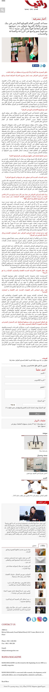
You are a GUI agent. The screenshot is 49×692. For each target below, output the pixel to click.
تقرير (45, 478)
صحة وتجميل (42, 455)
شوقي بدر (44, 360)
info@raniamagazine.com (10, 650)
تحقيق (34, 545)
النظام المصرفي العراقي (22, 360)
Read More (5, 681)
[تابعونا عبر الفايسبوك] (28, 619)
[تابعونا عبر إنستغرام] (39, 619)
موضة (45, 433)
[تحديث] (13, 405)
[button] (24, 49)
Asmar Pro (7, 686)
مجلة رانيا (12, 360)
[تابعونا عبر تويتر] (33, 619)
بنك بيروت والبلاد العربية (35, 360)
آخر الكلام (42, 502)
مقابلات (42, 545)
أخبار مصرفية (39, 18)
